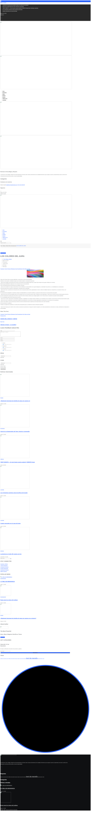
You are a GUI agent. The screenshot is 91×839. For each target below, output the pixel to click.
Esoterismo (5, 92)
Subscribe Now (35, 652)
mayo (7, 658)
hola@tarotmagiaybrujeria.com (11, 184)
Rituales (4, 95)
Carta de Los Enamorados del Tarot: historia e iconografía (13, 6)
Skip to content (3, 2)
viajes (43, 658)
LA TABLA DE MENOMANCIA (7, 581)
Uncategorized (3, 578)
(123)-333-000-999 (21, 184)
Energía (1, 397)
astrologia (1, 658)
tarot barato (24, 658)
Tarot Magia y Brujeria (8, 259)
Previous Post (3, 315)
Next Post (2, 321)
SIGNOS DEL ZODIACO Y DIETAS (8, 318)
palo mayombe (13, 658)
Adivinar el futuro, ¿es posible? (8, 324)
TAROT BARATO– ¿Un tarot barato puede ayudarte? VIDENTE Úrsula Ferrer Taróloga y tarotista (20, 8)
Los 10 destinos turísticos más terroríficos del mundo (12, 9)
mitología (9, 658)
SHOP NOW (2, 637)
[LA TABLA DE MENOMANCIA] (6, 577)
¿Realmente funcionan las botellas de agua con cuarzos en (15, 400)
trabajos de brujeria (40, 658)
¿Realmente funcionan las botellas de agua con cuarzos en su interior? (15, 5)
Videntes (5, 98)
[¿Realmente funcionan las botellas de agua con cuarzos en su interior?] (5, 613)
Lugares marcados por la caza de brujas (10, 11)
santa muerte (21, 658)
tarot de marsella (31, 658)
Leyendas (4, 238)
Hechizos (2, 551)
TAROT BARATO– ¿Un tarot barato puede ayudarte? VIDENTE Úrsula (17, 462)
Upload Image (3, 366)
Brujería (4, 97)
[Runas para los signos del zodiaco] (5, 595)
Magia (4, 94)
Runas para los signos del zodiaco (9, 600)
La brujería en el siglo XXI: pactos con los (10, 554)
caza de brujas (5, 658)
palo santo (16, 658)
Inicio (4, 91)
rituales (18, 658)
